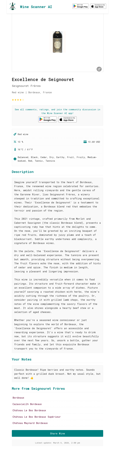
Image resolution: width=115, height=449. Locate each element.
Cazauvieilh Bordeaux (27, 404)
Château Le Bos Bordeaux (29, 410)
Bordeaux (18, 397)
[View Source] (99, 69)
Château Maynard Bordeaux (30, 423)
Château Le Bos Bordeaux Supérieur (37, 416)
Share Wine (57, 433)
